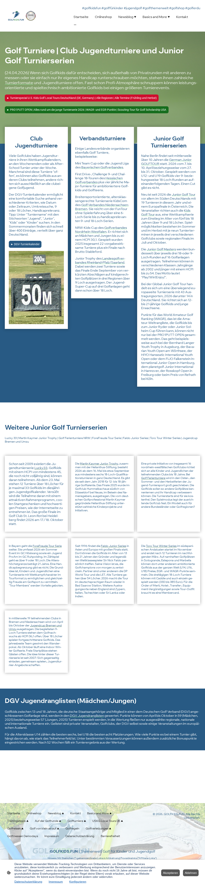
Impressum (56, 881)
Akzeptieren (170, 872)
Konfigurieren (77, 881)
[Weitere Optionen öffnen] (75, 24)
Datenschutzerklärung (28, 881)
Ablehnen (191, 872)
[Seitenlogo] (21, 16)
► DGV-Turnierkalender (25, 244)
